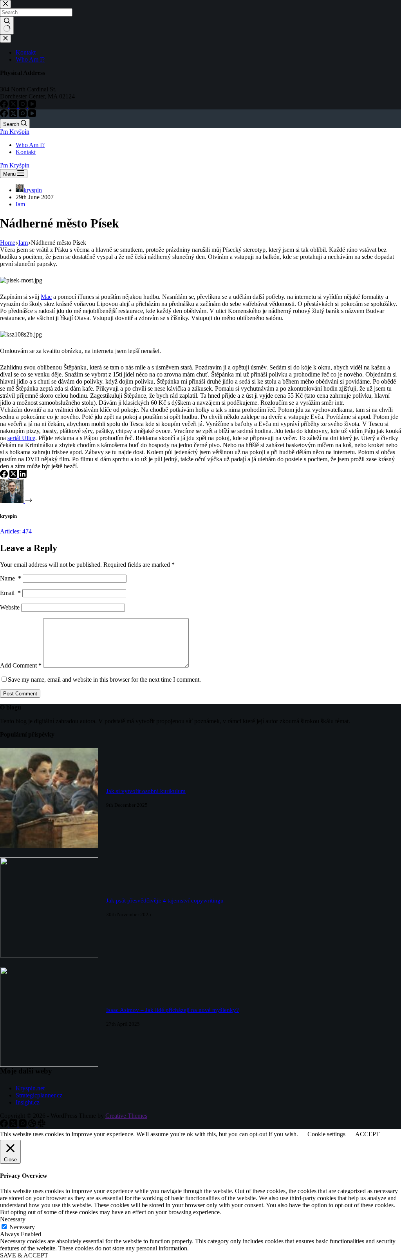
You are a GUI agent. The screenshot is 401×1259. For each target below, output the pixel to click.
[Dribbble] (33, 1125)
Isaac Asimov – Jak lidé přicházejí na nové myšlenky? (172, 1010)
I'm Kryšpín (14, 131)
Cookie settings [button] (326, 1134)
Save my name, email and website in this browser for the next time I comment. (104, 679)
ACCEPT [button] (367, 1134)
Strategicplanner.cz (39, 1095)
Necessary (22, 1227)
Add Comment (21, 665)
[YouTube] (32, 115)
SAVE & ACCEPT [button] (24, 1255)
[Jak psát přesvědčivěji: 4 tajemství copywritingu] (49, 955)
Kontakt (26, 152)
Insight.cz (28, 1102)
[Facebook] (4, 115)
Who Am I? (30, 145)
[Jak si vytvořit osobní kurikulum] (49, 845)
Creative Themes (126, 1115)
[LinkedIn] (23, 475)
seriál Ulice (21, 438)
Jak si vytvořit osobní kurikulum (146, 791)
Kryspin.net (30, 1088)
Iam (20, 204)
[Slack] (41, 1125)
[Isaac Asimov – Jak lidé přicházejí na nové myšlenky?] (49, 1064)
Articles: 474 (16, 531)
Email (10, 592)
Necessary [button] (12, 1219)
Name (10, 578)
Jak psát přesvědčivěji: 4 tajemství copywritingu (165, 900)
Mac (46, 296)
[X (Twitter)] (14, 115)
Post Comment (20, 694)
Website (10, 607)
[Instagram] (23, 115)
